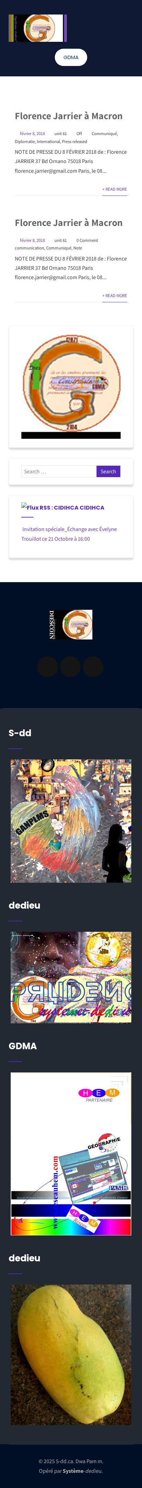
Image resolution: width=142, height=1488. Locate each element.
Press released (74, 141)
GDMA (71, 57)
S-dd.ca (64, 1461)
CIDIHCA (92, 508)
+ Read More (114, 189)
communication (29, 248)
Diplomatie (25, 141)
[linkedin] (70, 666)
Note (77, 248)
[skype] (93, 666)
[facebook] (47, 666)
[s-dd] (38, 28)
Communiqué (104, 133)
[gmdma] (71, 1355)
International (48, 141)
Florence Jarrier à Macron (69, 115)
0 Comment (87, 240)
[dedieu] (71, 821)
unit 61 (60, 133)
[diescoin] (70, 387)
